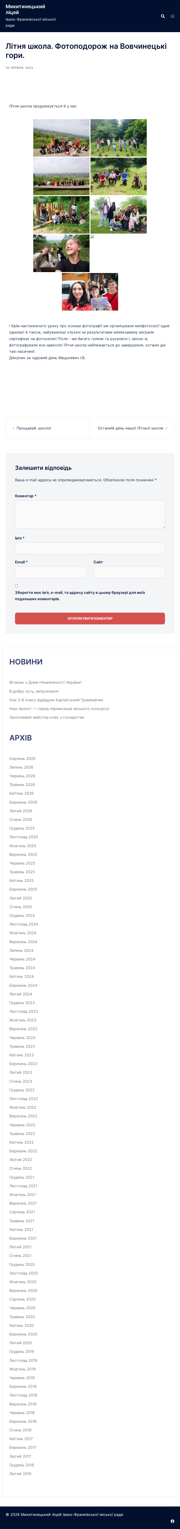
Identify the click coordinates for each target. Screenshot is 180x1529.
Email (21, 562)
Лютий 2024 (20, 994)
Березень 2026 (23, 802)
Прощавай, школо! (34, 428)
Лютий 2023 (20, 1072)
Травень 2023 (22, 1046)
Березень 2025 (23, 889)
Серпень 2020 (22, 1299)
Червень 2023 (22, 1037)
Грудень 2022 (22, 1090)
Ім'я (20, 538)
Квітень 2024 (21, 976)
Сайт (98, 562)
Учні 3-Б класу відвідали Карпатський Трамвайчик (56, 700)
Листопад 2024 (23, 924)
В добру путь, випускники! (34, 691)
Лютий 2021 (20, 1246)
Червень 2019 (22, 1377)
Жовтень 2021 (22, 1194)
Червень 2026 (22, 776)
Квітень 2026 (21, 793)
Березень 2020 (23, 1334)
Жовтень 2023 (22, 1020)
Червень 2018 (22, 1412)
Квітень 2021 (21, 1229)
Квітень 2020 (21, 1325)
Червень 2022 (22, 1125)
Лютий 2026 (20, 810)
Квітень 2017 (21, 1438)
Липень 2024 (21, 950)
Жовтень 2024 (22, 932)
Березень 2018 (23, 1421)
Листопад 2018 (23, 1395)
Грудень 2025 (22, 828)
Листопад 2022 (23, 1098)
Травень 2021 (21, 1220)
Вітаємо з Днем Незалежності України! (45, 682)
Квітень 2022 (21, 1142)
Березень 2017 (22, 1447)
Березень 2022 (23, 1151)
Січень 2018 (20, 1430)
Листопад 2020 (23, 1273)
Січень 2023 (20, 1081)
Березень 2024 (23, 985)
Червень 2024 (22, 959)
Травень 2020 (22, 1316)
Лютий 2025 (20, 898)
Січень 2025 (20, 906)
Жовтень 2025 (22, 845)
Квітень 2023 (21, 1055)
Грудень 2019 (21, 1351)
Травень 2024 (22, 967)
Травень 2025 (22, 871)
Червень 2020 (22, 1307)
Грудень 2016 (21, 1465)
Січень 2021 (20, 1255)
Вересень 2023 (23, 1028)
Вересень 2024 (23, 941)
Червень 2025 (22, 863)
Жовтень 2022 (22, 1107)
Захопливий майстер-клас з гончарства (46, 717)
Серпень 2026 (22, 758)
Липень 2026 (21, 767)
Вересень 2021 (23, 1203)
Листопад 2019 (23, 1360)
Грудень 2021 (21, 1177)
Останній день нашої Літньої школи (130, 428)
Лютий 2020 (20, 1342)
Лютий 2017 (20, 1456)
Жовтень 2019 (22, 1369)
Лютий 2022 (20, 1159)
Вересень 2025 (23, 854)
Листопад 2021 (23, 1186)
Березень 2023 (23, 1063)
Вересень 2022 (23, 1116)
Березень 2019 (23, 1386)
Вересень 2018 (23, 1404)
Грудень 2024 (22, 915)
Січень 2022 (20, 1168)
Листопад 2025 (23, 837)
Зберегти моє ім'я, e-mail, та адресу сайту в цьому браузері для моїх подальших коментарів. (80, 595)
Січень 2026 (20, 819)
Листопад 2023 (23, 1011)
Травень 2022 (22, 1133)
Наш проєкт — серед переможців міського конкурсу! (59, 708)
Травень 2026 (22, 784)
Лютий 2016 (20, 1473)
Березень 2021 (23, 1238)
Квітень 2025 (21, 880)
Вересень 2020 (23, 1290)
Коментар (26, 495)
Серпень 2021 (22, 1212)
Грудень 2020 (22, 1264)
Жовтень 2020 (22, 1281)
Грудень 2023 (22, 1002)
